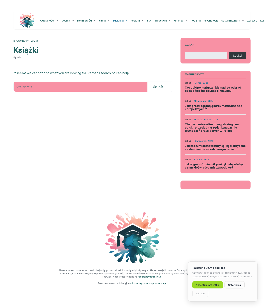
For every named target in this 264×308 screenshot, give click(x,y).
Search (158, 87)
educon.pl (148, 283)
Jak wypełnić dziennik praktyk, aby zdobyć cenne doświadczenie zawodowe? (214, 165)
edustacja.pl (136, 283)
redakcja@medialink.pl (149, 276)
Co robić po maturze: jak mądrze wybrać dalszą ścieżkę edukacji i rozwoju (213, 89)
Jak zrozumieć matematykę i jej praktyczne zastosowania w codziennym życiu (215, 147)
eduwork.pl (160, 283)
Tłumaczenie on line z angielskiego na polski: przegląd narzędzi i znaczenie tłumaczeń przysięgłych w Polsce (212, 127)
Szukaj (189, 44)
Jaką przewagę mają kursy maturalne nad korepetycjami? (213, 107)
